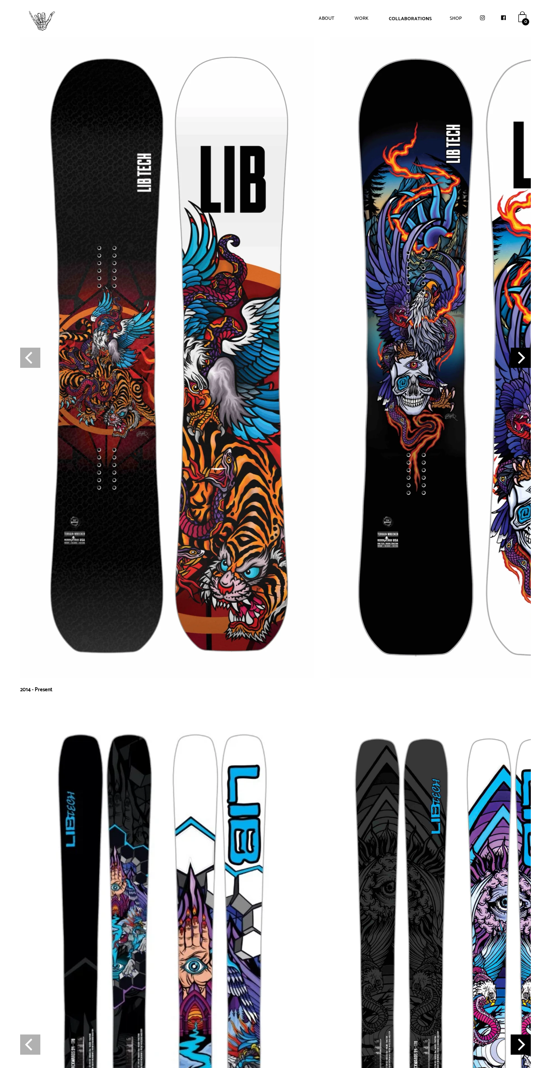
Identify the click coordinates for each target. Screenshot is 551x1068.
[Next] (521, 358)
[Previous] (30, 358)
